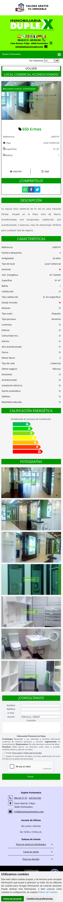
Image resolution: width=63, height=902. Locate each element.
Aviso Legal (17, 752)
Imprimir (17, 171)
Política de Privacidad (33, 752)
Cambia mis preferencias (40, 898)
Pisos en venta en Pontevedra (31, 844)
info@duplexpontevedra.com (29, 46)
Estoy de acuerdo (13, 898)
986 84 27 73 (23, 40)
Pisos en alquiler (30, 859)
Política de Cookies (47, 892)
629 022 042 (35, 40)
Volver (31, 68)
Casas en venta (31, 851)
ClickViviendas (31, 870)
